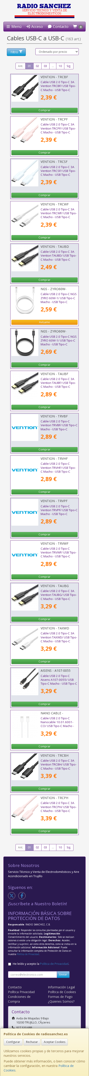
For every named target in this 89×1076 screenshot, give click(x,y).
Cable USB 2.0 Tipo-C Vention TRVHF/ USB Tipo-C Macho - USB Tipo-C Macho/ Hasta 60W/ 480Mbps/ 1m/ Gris (58, 471)
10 (60, 66)
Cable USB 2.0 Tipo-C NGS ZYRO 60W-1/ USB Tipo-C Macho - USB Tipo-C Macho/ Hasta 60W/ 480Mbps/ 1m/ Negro (59, 344)
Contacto (60, 26)
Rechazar (32, 1042)
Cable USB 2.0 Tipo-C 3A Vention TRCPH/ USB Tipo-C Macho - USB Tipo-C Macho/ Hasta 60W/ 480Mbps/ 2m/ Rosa (58, 811)
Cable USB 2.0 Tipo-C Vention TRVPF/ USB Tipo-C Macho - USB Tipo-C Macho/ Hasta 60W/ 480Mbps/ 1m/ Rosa (59, 514)
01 (29, 66)
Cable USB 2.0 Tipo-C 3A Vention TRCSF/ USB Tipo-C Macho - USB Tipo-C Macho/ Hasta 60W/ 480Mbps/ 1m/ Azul (58, 175)
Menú (15, 26)
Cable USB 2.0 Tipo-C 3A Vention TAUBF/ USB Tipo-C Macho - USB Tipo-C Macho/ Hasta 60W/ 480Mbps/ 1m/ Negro (58, 387)
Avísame (44, 322)
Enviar (63, 974)
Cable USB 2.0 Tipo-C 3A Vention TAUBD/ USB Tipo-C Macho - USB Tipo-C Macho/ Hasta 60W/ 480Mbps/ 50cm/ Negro (58, 259)
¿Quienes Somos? (61, 1001)
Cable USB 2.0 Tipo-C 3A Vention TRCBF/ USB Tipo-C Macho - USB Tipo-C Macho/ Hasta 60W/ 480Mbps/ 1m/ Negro (58, 90)
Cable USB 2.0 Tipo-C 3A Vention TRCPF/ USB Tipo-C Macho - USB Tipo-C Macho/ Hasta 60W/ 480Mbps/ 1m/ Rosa (58, 132)
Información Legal (61, 987)
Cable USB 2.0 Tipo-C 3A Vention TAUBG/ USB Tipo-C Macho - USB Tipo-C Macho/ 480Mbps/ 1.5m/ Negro (59, 599)
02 (37, 66)
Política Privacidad (21, 992)
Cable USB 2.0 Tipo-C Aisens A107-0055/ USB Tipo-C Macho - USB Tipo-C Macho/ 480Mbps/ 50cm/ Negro (59, 683)
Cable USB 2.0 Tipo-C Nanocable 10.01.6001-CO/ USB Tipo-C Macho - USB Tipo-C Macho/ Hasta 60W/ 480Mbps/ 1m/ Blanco (58, 728)
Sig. (69, 66)
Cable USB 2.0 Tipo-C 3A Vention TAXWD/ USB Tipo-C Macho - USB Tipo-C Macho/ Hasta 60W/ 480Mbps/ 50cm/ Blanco (59, 641)
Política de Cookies (62, 992)
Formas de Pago (60, 996)
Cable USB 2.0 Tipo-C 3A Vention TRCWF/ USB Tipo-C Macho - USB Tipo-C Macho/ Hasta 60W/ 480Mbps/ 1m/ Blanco (59, 217)
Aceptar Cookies (54, 1042)
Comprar (44, 110)
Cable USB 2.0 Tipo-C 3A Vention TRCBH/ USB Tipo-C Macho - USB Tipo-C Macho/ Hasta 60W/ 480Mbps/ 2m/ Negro (58, 768)
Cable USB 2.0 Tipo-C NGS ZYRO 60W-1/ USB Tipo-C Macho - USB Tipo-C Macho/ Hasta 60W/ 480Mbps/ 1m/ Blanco (59, 302)
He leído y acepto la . (41, 964)
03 (45, 66)
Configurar (13, 1042)
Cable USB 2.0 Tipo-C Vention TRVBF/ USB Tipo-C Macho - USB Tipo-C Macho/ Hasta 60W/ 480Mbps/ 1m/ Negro (59, 429)
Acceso (36, 26)
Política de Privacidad (28, 954)
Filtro (14, 52)
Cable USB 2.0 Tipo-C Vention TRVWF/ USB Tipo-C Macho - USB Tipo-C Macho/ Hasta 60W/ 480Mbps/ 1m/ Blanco (58, 556)
